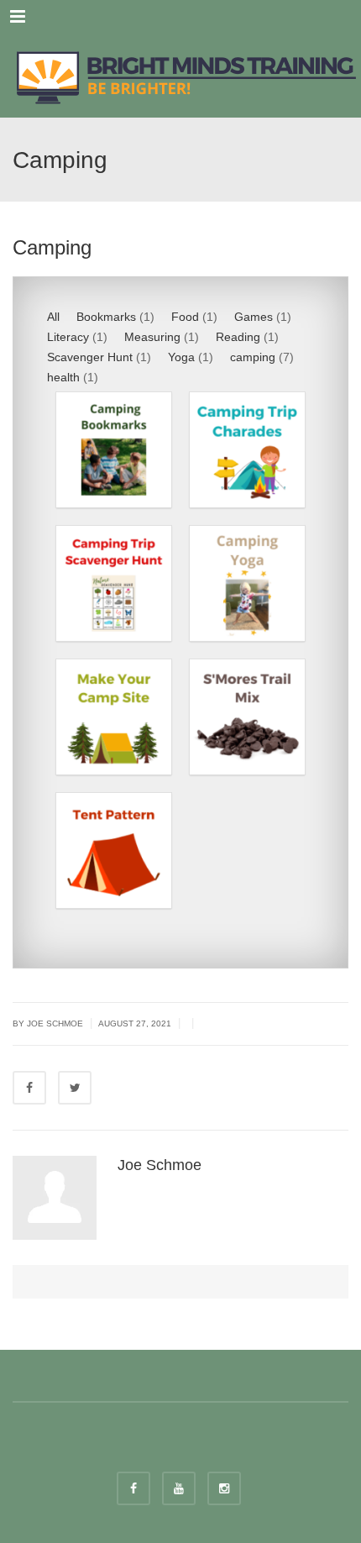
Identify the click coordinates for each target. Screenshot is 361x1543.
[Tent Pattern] (114, 850)
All (53, 316)
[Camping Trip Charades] (247, 450)
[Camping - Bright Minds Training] (180, 76)
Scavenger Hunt (90, 357)
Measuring (152, 337)
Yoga (181, 357)
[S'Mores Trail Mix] (247, 717)
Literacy (68, 337)
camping (252, 357)
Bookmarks (106, 316)
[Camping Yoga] (247, 583)
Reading (238, 337)
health (63, 377)
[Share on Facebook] (29, 1088)
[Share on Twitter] (75, 1088)
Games (253, 316)
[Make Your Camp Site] (114, 717)
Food (185, 316)
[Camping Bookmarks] (114, 450)
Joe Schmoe (159, 1165)
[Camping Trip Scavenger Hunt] (114, 583)
